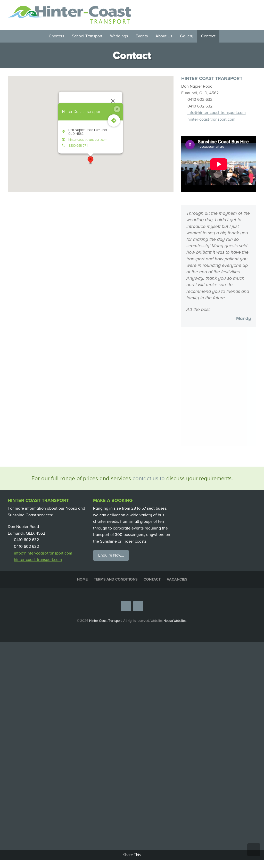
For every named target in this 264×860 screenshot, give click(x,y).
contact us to (149, 359)
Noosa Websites (174, 502)
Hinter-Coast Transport (105, 502)
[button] (90, 160)
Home (82, 460)
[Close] (113, 101)
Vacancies (177, 460)
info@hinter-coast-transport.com (216, 112)
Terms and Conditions (115, 460)
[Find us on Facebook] (246, 8)
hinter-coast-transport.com (87, 139)
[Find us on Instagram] (253, 8)
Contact (152, 460)
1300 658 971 (78, 145)
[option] (218, 266)
